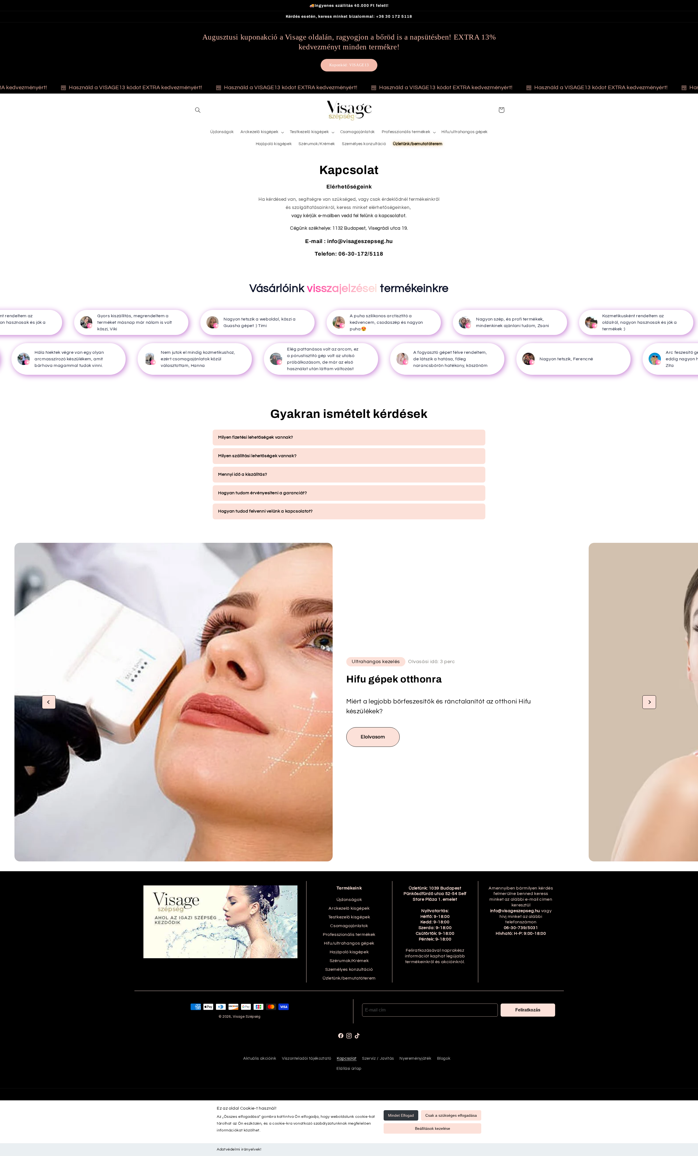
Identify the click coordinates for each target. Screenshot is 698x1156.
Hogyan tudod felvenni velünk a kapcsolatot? (265, 511)
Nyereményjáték (415, 1059)
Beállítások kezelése (432, 1128)
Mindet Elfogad (401, 1115)
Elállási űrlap (349, 1069)
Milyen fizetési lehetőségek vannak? (255, 437)
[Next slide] (649, 702)
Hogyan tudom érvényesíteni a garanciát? (262, 493)
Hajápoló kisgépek (349, 952)
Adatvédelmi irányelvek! (239, 1149)
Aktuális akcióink (259, 1059)
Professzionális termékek (349, 934)
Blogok (444, 1059)
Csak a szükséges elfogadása (451, 1115)
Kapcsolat (347, 1059)
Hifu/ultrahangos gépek (349, 943)
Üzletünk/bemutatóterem (349, 978)
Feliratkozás (527, 1010)
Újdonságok (349, 899)
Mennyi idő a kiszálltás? (242, 474)
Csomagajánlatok (349, 926)
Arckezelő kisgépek (349, 908)
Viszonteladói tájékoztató (306, 1059)
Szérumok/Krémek (349, 961)
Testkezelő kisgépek (349, 917)
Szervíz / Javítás (378, 1059)
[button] (198, 110)
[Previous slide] (49, 702)
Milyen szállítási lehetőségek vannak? (257, 456)
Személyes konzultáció (349, 969)
